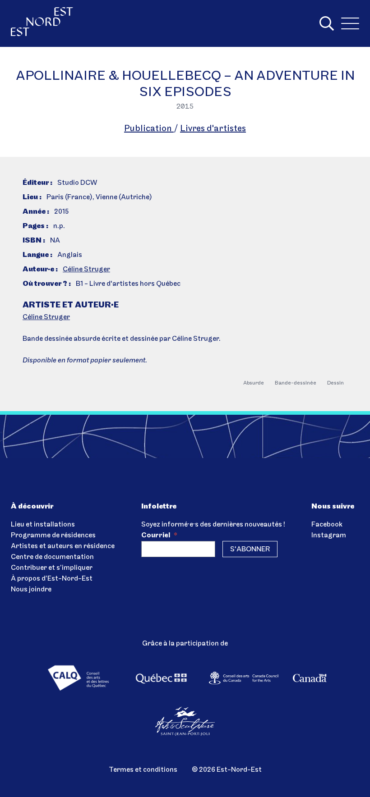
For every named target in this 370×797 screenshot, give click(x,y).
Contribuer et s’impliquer (51, 568)
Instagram (328, 535)
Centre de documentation (52, 557)
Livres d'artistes (213, 128)
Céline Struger (86, 269)
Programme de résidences (53, 535)
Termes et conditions (143, 770)
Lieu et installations (43, 524)
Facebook (326, 524)
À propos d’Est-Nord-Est (51, 578)
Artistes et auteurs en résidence (63, 546)
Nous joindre (31, 589)
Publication (149, 128)
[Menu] (350, 23)
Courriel (159, 535)
